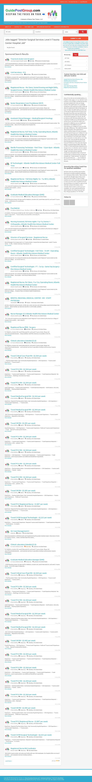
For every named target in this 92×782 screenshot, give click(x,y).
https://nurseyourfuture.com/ (32, 778)
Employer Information (43, 27)
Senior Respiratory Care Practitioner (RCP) (27, 103)
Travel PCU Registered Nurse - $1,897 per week (29, 504)
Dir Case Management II (20, 531)
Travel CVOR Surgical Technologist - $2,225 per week (31, 517)
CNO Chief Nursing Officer (70, 85)
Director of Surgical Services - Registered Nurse (29, 237)
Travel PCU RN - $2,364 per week (23, 369)
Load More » (8, 761)
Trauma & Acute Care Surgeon (22, 59)
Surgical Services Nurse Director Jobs (73, 79)
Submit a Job (63, 1)
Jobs (53, 760)
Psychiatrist (15, 208)
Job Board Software (46, 778)
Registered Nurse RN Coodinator (23, 748)
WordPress (60, 778)
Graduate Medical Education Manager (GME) (27, 195)
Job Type (67, 58)
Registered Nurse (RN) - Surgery (23, 327)
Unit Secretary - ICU (18, 72)
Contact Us (17, 27)
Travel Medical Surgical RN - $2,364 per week (28, 396)
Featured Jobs (29, 27)
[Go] (83, 31)
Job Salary (67, 61)
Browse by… (67, 54)
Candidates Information (61, 27)
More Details (8, 67)
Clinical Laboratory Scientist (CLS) (23, 341)
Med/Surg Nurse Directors (70, 80)
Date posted (68, 68)
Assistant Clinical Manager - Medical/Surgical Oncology (31, 118)
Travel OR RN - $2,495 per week (23, 423)
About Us (8, 27)
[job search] (58, 760)
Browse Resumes (73, 1)
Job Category (68, 65)
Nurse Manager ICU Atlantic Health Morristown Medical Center (35, 314)
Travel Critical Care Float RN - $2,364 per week (29, 356)
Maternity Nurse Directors (70, 87)
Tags (75, 54)
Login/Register (83, 1)
